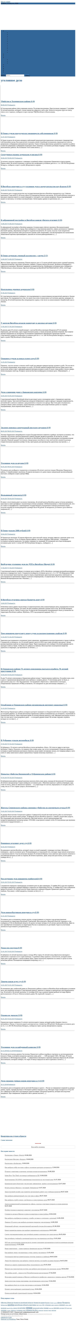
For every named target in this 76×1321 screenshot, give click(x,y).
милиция (3, 1308)
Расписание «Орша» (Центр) (14, 1155)
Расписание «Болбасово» (13, 1163)
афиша (59, 1303)
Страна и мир (13, 45)
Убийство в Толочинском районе (18, 101)
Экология (12, 47)
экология (54, 1310)
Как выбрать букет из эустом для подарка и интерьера (23, 1285)
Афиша (7, 54)
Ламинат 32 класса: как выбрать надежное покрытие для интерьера (27, 1222)
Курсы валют (9, 66)
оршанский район (38, 1308)
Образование (13, 36)
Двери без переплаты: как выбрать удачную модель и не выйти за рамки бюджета (32, 1261)
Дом (10, 38)
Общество (12, 40)
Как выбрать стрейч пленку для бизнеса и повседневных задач (26, 1200)
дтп (43, 1305)
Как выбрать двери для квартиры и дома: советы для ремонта (25, 1252)
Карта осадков (9, 70)
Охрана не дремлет (11, 1015)
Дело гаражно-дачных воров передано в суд (22, 1081)
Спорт (11, 43)
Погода (7, 68)
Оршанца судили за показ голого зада (20, 358)
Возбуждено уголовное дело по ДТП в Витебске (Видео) (28, 564)
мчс (23, 1308)
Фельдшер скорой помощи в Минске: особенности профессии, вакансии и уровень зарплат (35, 1277)
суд (65, 1308)
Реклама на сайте (10, 72)
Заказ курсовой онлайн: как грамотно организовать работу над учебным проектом (33, 1192)
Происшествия (14, 41)
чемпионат (40, 1310)
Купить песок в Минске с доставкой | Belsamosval (21, 1188)
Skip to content (5, 1)
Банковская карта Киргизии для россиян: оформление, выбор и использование (31, 1184)
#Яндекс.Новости (7, 1303)
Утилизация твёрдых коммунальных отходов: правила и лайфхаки (27, 1257)
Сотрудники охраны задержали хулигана (21, 154)
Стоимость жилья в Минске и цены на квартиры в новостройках (27, 1214)
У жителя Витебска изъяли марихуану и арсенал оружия (29, 323)
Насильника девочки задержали (17, 289)
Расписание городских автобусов (20, 59)
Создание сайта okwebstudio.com (12, 1316)
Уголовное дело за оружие (14, 463)
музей (20, 1308)
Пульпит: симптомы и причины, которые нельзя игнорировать (26, 1171)
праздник (51, 1308)
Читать (3, 115)
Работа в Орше (10, 65)
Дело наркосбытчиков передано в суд (20, 912)
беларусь (66, 1302)
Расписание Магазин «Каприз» (15, 1159)
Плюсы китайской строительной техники (19, 1293)
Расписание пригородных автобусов (21, 61)
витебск (11, 1305)
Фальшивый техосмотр (13, 495)
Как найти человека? (16, 52)
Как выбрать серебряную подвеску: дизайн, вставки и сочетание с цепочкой (30, 1218)
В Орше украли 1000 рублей (15, 530)
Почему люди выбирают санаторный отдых (19, 1289)
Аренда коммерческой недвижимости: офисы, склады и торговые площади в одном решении (36, 1204)
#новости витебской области (23, 1302)
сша (68, 1308)
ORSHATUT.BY (6, 1317)
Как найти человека (38, 1147)
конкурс (56, 1305)
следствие (61, 1308)
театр (70, 1308)
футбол (35, 1310)
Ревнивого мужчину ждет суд (16, 843)
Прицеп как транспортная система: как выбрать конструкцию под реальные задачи (33, 1269)
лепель (66, 1305)
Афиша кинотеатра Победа (14, 56)
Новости (8, 31)
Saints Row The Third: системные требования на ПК (22, 1175)
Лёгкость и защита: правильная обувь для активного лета (24, 1265)
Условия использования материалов (40, 1314)
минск (15, 1308)
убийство (13, 1310)
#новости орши (39, 1303)
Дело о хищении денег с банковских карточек (24, 392)
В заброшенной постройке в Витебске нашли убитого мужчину (31, 220)
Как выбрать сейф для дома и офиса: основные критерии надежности (28, 1167)
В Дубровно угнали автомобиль (17, 740)
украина (29, 1310)
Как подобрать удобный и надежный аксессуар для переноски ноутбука (29, 1238)
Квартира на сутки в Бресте (13, 1136)
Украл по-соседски (11, 948)
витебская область (22, 1305)
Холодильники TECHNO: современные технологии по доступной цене (29, 1179)
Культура (12, 34)
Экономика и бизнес (16, 49)
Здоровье (12, 32)
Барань (47, 1302)
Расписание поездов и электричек (20, 63)
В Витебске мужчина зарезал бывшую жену (23, 600)
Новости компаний (15, 50)
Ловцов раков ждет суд (13, 981)
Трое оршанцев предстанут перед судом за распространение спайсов (34, 633)
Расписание (9, 57)
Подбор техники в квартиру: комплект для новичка (22, 1210)
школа (49, 1310)
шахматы (46, 1310)
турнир (8, 1310)
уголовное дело (21, 1310)
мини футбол (10, 1308)
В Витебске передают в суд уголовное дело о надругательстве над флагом (36, 186)
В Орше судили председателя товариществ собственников (29, 133)
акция (55, 1302)
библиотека (4, 1305)
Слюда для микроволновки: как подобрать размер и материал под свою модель (31, 1234)
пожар (46, 1308)
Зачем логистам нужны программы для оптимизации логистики (26, 1281)
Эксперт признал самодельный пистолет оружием (26, 427)
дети (40, 1305)
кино (52, 1305)
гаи (38, 1305)
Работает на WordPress (8, 1319)
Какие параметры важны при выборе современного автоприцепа (27, 1230)
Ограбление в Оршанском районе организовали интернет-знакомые (34, 705)
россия (56, 1308)
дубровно (48, 1305)
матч (70, 1305)
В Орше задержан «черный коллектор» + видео (24, 255)
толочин (3, 1310)
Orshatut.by (11, 105)
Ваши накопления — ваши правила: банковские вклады (24, 1248)
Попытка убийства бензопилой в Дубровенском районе (28, 774)
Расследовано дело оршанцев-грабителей (21, 879)
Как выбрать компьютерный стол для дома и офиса (22, 1196)
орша (29, 1307)
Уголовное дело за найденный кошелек (21, 1047)
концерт (62, 1305)
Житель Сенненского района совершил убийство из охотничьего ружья (35, 808)
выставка (32, 1305)
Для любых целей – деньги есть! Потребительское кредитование (26, 1273)
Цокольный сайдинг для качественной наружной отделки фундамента (28, 1226)
